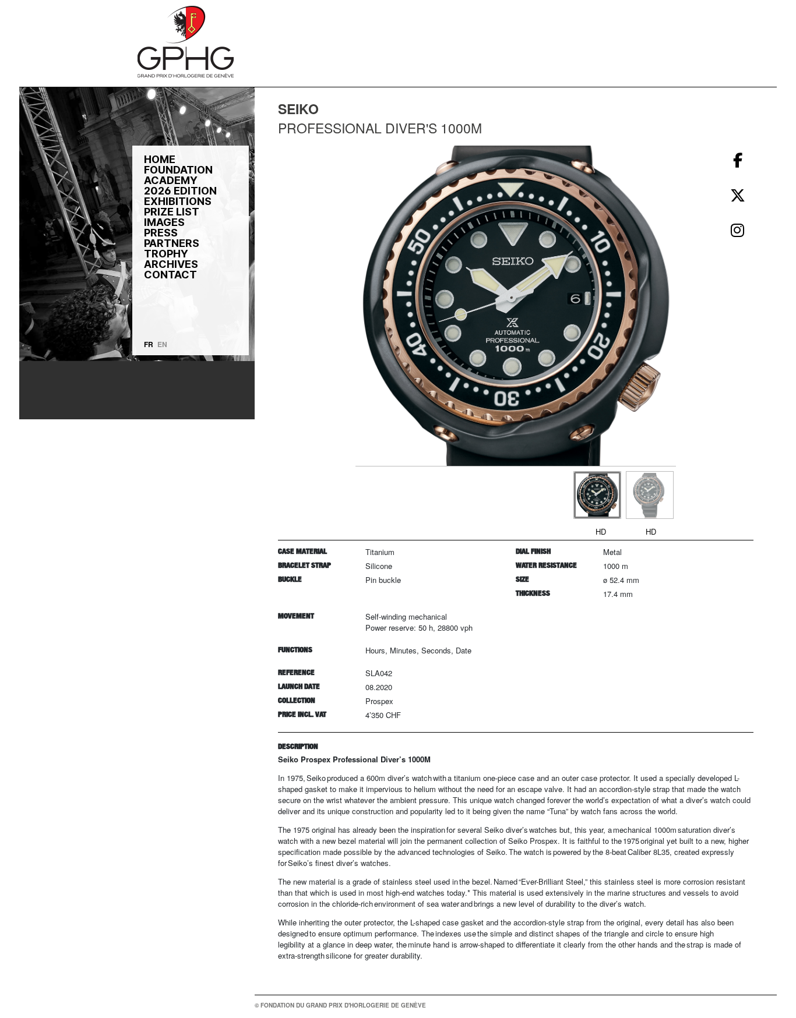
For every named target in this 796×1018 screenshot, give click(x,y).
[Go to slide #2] (649, 495)
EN (162, 344)
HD (601, 531)
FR (148, 344)
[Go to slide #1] (597, 495)
